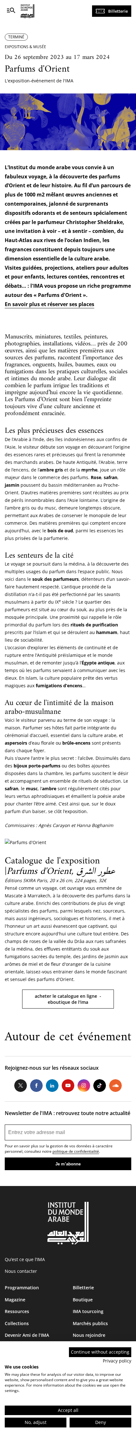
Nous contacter (21, 1271)
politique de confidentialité (76, 1151)
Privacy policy (117, 1361)
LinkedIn (52, 1085)
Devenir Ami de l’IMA (27, 1335)
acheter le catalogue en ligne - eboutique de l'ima (68, 999)
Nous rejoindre (89, 1335)
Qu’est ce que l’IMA (25, 1259)
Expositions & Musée (25, 46)
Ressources (17, 1311)
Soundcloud (115, 1085)
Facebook (36, 1085)
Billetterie (118, 11)
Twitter (20, 1085)
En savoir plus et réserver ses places (49, 304)
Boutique (83, 1300)
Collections (17, 1323)
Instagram (83, 1085)
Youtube (68, 1085)
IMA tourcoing (88, 1311)
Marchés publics (90, 1323)
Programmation (22, 1288)
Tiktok (99, 1085)
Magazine (15, 1300)
